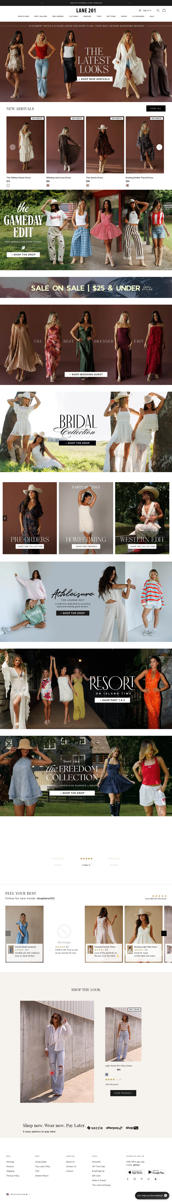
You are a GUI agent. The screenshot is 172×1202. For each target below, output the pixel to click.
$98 (88, 181)
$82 (48, 181)
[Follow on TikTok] (148, 1179)
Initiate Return (42, 1175)
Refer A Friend (99, 1180)
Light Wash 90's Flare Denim (118, 1065)
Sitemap (10, 1161)
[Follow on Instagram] (134, 1179)
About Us (70, 1161)
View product (123, 1093)
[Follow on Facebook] (127, 1179)
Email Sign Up (98, 1171)
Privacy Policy (12, 1175)
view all (156, 108)
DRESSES (87, 16)
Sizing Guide (40, 1161)
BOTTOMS (111, 16)
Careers (69, 1171)
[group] (24, 934)
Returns (10, 1166)
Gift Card (96, 1175)
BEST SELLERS (41, 16)
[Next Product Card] (159, 147)
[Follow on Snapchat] (155, 1179)
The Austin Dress (94, 177)
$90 (127, 181)
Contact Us (71, 1166)
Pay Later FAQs (42, 1166)
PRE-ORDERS (58, 16)
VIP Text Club (98, 1166)
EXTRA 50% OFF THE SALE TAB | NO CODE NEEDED (86, 3)
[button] (164, 933)
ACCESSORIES (138, 16)
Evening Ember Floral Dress (139, 177)
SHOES (124, 16)
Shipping (10, 1171)
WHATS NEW (23, 16)
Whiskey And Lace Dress (58, 177)
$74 (8, 181)
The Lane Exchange (101, 1185)
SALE (152, 16)
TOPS (99, 16)
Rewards (96, 1161)
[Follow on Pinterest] (141, 1179)
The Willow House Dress (18, 177)
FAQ (37, 1171)
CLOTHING (73, 16)
